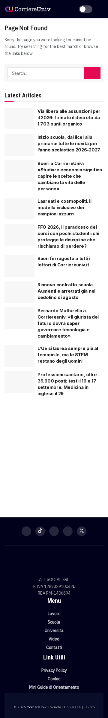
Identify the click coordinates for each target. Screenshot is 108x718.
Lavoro (54, 613)
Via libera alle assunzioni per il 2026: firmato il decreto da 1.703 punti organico (69, 117)
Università (54, 630)
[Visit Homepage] (27, 9)
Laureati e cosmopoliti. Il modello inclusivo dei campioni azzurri (64, 207)
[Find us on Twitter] (81, 531)
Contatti (54, 647)
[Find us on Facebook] (26, 531)
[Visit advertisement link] (54, 454)
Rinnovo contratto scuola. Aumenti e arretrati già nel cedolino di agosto (66, 291)
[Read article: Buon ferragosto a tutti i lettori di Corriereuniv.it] (19, 266)
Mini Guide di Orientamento (54, 687)
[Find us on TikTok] (40, 531)
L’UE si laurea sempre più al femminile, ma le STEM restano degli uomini (68, 354)
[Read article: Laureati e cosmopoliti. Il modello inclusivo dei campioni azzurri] (19, 209)
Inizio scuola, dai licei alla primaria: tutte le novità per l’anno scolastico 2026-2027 (69, 143)
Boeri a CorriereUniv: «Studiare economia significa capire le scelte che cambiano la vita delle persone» (70, 176)
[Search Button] (92, 73)
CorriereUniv (36, 707)
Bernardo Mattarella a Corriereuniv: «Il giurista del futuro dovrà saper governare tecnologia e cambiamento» (68, 323)
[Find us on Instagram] (54, 531)
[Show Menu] (101, 9)
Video (54, 639)
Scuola (54, 622)
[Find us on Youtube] (68, 531)
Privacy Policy (54, 670)
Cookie (54, 678)
